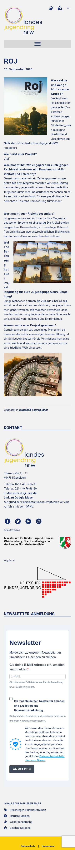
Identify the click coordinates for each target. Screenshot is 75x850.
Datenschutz (28, 846)
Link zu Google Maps (18, 497)
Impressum (48, 846)
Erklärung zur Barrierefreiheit (28, 810)
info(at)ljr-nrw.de (25, 493)
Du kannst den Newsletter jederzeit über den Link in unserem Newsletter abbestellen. (37, 718)
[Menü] (37, 44)
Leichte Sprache (20, 828)
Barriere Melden (20, 816)
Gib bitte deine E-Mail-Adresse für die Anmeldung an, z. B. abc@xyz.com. (36, 684)
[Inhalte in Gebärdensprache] (50, 8)
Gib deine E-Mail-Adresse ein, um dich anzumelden (37, 667)
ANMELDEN (22, 769)
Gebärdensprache (21, 822)
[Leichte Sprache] (59, 8)
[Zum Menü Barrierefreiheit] (68, 8)
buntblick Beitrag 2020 (33, 410)
